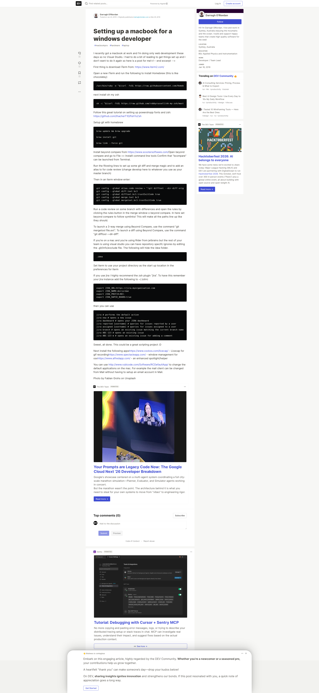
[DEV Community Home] (79, 3)
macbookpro (101, 45)
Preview (117, 533)
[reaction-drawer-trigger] (79, 54)
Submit (103, 533)
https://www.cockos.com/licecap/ (148, 350)
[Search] (86, 3)
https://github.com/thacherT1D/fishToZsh (117, 116)
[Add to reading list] (79, 74)
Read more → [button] (102, 499)
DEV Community (223, 75)
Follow (220, 21)
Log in (218, 3)
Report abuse (149, 541)
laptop (125, 45)
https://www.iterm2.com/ (149, 66)
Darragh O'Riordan (109, 14)
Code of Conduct (133, 541)
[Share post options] (79, 91)
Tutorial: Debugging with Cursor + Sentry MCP (136, 622)
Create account (233, 3)
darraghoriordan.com (141, 17)
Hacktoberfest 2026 (208, 174)
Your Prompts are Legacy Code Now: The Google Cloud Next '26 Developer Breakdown (138, 469)
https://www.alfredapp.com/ (114, 358)
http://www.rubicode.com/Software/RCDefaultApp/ (138, 364)
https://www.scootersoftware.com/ (148, 152)
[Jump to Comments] (79, 64)
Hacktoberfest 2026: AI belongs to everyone (216, 158)
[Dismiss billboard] (246, 653)
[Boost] (79, 82)
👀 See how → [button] (140, 646)
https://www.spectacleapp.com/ (127, 354)
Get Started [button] (90, 688)
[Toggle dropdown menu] (185, 387)
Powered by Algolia (158, 4)
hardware (115, 45)
